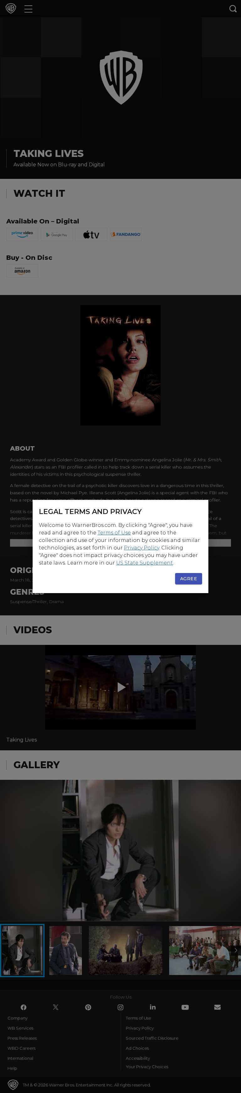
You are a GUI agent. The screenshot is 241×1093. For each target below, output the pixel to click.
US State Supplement (144, 563)
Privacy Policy (141, 548)
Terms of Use (114, 533)
